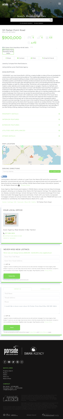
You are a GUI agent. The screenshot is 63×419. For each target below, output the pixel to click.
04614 (34, 202)
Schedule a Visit (45, 289)
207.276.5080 (18, 388)
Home (4, 202)
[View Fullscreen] (4, 153)
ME (15, 202)
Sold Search (39, 23)
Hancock (20, 202)
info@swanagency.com (10, 389)
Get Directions (55, 171)
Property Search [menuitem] (8, 371)
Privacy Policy (25, 185)
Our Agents (12, 238)
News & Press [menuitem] (7, 378)
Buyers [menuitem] (5, 373)
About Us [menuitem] (6, 376)
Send (11, 327)
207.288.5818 (14, 386)
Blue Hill (27, 202)
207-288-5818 (10, 233)
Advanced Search (26, 23)
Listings (10, 202)
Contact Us (6, 238)
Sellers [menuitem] (5, 374)
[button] (50, 20)
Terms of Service (43, 332)
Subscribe (12, 276)
